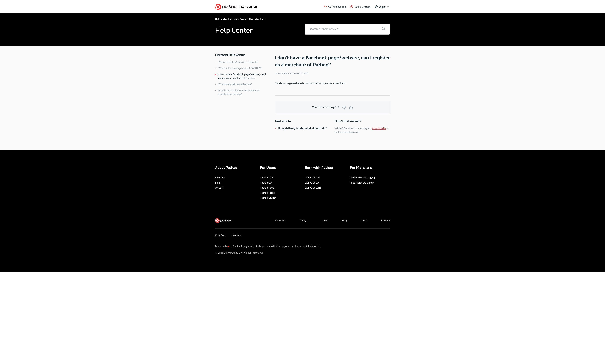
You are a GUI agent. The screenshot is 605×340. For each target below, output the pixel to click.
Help (217, 19)
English (382, 7)
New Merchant (257, 19)
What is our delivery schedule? (235, 84)
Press (364, 220)
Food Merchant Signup (362, 182)
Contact (219, 188)
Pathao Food (267, 188)
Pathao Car (266, 182)
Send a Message (362, 7)
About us (220, 177)
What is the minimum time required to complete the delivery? (238, 92)
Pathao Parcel (267, 193)
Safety (302, 220)
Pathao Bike (266, 177)
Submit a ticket (379, 128)
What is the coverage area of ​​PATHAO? (239, 68)
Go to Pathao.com (337, 7)
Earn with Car (312, 182)
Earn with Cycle (313, 188)
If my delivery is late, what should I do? (302, 128)
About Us (280, 220)
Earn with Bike (312, 177)
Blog (217, 182)
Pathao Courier (268, 198)
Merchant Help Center (235, 19)
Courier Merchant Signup (362, 177)
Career (324, 220)
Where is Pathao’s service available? (238, 62)
